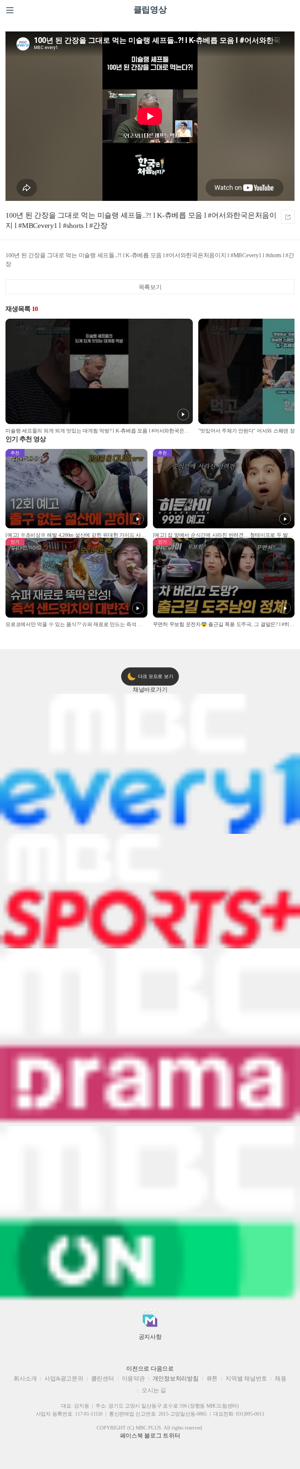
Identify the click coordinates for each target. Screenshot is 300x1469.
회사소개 (25, 1378)
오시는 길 (154, 1390)
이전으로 (137, 1368)
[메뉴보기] (9, 10)
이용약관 (133, 1378)
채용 (280, 1378)
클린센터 (102, 1378)
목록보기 (150, 287)
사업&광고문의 (63, 1378)
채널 (150, 689)
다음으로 (162, 1368)
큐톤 (212, 1378)
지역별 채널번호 (246, 1378)
